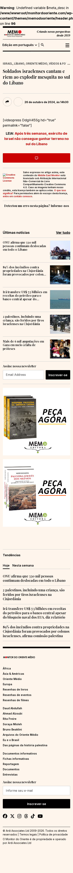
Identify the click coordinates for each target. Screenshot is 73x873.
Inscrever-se (57, 375)
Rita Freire (9, 718)
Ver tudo (63, 233)
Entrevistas (10, 774)
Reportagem (11, 764)
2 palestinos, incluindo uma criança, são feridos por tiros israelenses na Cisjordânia (23, 320)
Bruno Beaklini (12, 729)
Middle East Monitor (49, 175)
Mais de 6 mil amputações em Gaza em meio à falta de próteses (23, 345)
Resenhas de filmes (16, 700)
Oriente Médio (36, 63)
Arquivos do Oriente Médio (20, 734)
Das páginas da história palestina (25, 745)
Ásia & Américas (13, 673)
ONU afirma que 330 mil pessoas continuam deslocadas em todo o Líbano (24, 246)
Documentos (11, 769)
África (7, 668)
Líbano (19, 63)
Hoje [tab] (6, 565)
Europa (7, 684)
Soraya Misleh (12, 724)
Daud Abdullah (12, 708)
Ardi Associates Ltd (19, 842)
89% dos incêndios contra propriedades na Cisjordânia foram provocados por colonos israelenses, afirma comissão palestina (25, 270)
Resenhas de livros (15, 689)
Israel (8, 63)
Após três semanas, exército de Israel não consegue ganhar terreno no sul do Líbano (36, 138)
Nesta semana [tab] (23, 565)
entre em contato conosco (17, 196)
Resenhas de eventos (17, 694)
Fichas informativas (16, 758)
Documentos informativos (20, 753)
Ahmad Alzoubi (12, 713)
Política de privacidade (53, 834)
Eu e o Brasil (11, 740)
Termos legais (28, 834)
